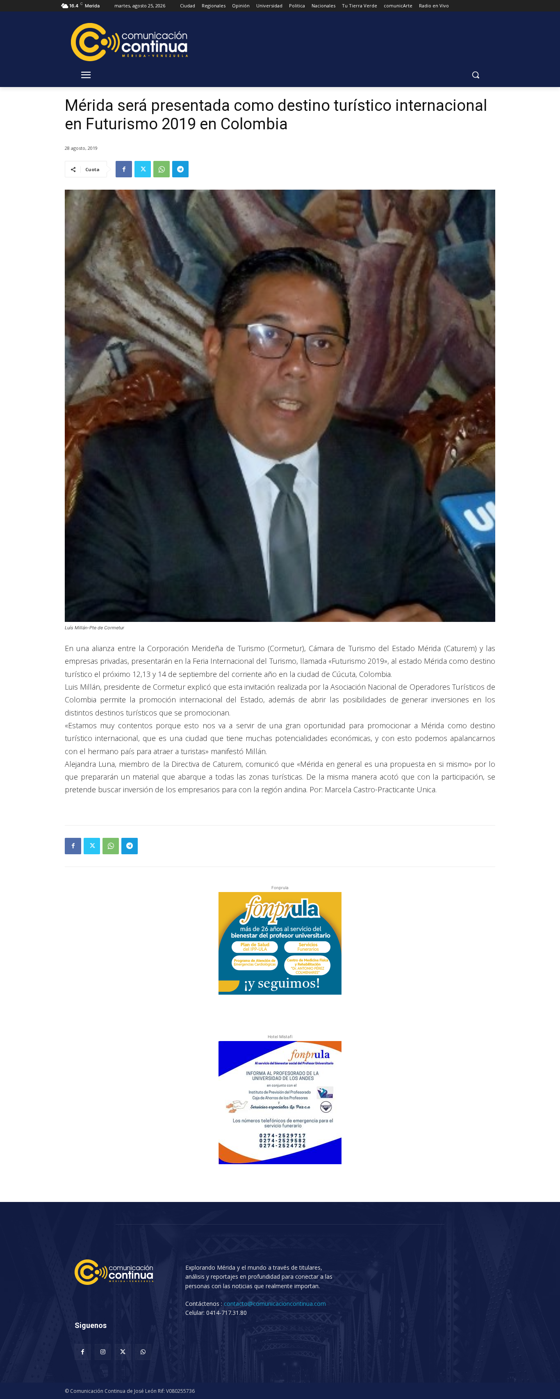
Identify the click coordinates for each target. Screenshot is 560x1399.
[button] (475, 75)
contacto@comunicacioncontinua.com (275, 1303)
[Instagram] (103, 1352)
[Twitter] (142, 169)
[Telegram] (180, 169)
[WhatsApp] (161, 169)
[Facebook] (124, 169)
